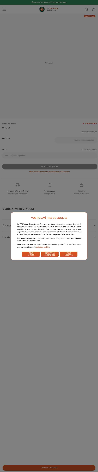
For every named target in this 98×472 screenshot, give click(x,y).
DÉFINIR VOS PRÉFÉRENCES (50, 254)
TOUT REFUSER (31, 254)
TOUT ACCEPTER (69, 254)
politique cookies (42, 247)
